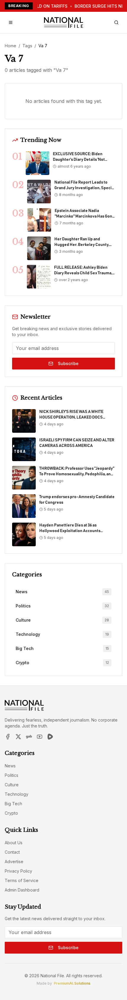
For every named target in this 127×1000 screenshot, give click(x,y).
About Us (13, 842)
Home (10, 45)
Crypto (11, 813)
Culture (12, 784)
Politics (11, 775)
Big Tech (13, 803)
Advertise (14, 861)
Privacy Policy (18, 870)
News (10, 765)
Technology (16, 794)
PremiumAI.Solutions (72, 983)
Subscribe (68, 363)
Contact (12, 852)
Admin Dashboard (22, 889)
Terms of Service (21, 880)
